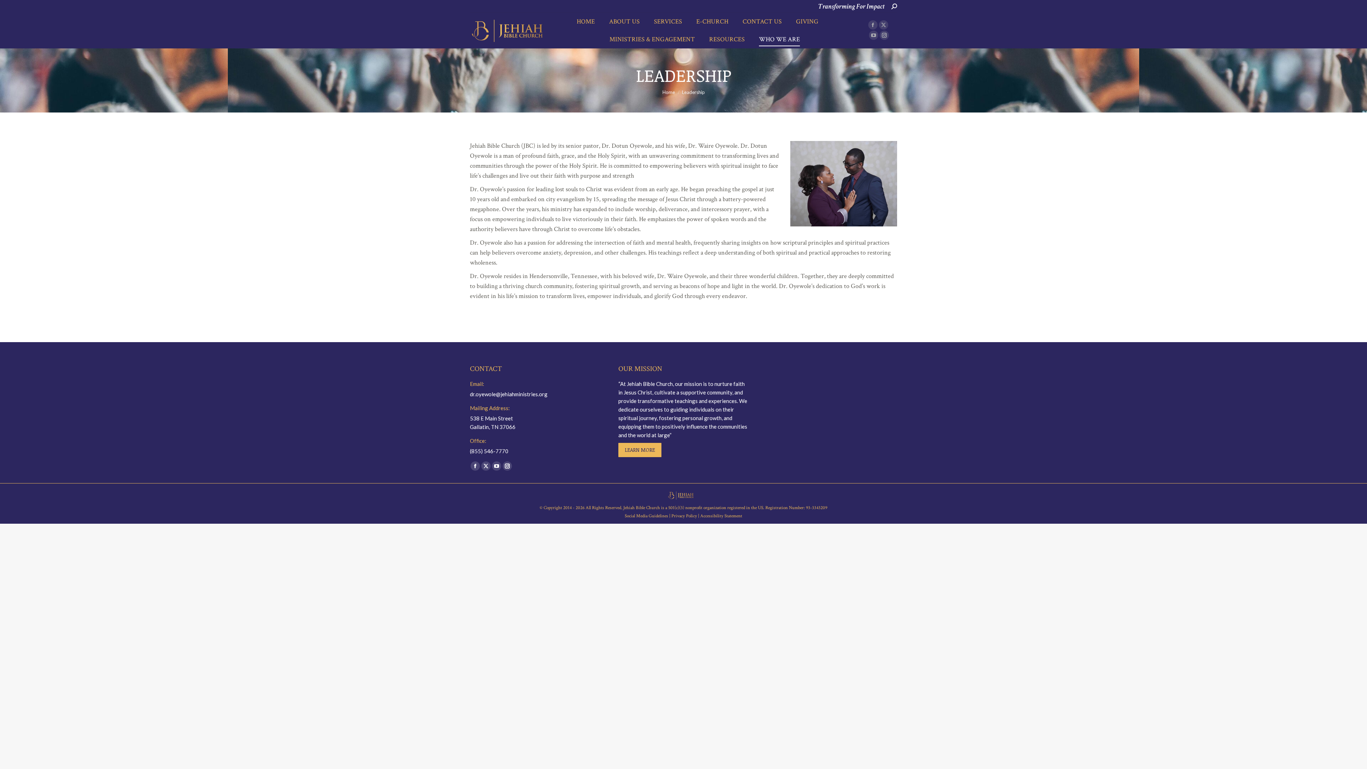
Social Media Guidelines (647, 516)
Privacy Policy (684, 516)
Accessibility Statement (721, 516)
